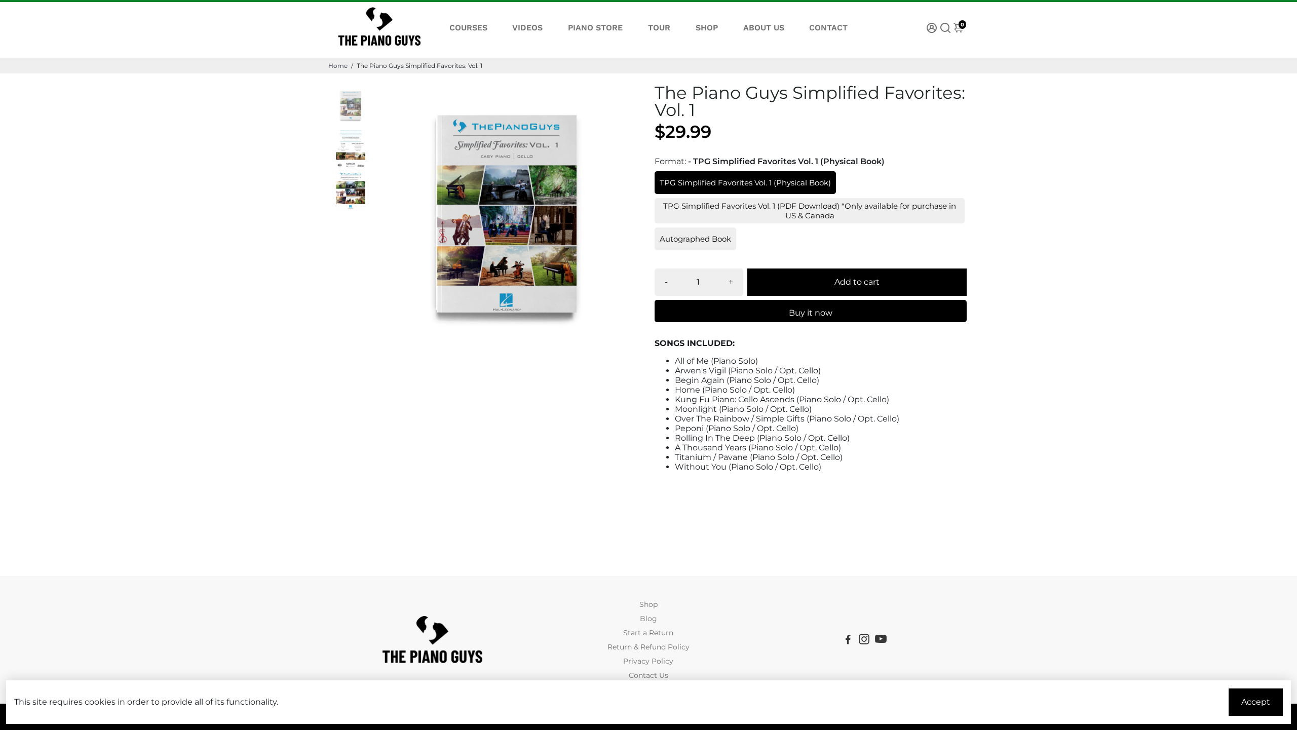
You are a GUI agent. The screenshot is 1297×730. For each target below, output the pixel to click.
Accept (1255, 702)
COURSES (468, 27)
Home (338, 65)
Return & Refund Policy (648, 647)
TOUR (659, 27)
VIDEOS (527, 27)
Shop (648, 604)
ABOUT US (763, 27)
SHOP (707, 27)
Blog (648, 618)
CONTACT (828, 27)
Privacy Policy (648, 661)
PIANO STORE (595, 27)
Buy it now (810, 313)
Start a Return (648, 633)
